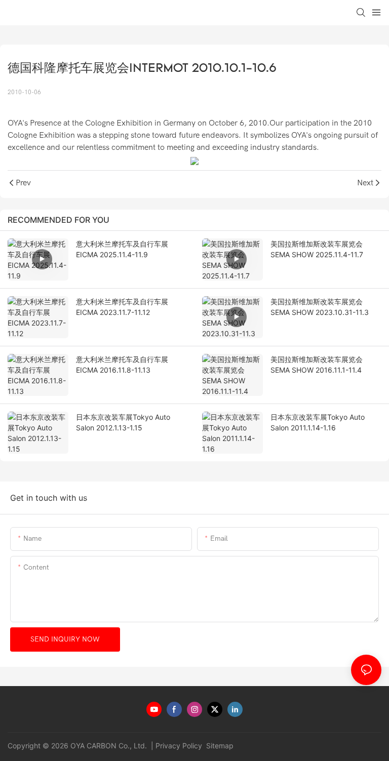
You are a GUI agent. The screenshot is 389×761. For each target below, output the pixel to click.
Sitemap (219, 745)
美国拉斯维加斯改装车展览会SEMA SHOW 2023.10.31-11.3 (319, 306)
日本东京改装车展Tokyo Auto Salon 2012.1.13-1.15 (123, 422)
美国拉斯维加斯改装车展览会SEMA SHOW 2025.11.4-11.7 (316, 249)
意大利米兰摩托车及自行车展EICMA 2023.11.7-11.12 (122, 306)
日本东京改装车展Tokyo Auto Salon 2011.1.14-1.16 (317, 422)
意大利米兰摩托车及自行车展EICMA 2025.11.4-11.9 (122, 249)
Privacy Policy (178, 745)
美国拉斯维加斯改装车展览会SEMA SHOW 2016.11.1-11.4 (316, 364)
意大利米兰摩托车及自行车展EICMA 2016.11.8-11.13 (122, 364)
